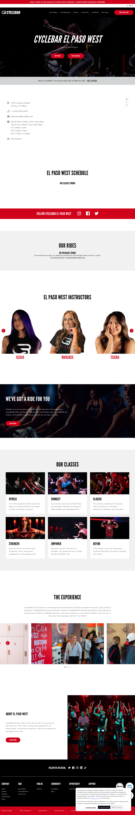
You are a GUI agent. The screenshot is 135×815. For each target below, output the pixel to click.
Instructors (85, 12)
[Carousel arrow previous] (3, 331)
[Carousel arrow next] (131, 331)
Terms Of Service (25, 811)
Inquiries (4, 794)
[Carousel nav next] (127, 643)
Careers (4, 791)
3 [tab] (69, 667)
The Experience (65, 12)
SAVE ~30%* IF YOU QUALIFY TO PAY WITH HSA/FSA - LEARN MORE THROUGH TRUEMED (67, 2)
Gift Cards (105, 12)
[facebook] (88, 215)
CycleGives (95, 12)
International (5, 797)
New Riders (53, 12)
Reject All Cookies (116, 807)
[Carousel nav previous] (8, 643)
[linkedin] (81, 768)
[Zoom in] (126, 99)
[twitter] (97, 215)
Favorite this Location (69, 47)
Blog (52, 791)
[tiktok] (85, 768)
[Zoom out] (126, 102)
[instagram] (79, 215)
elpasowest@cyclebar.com (76, 258)
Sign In (131, 6)
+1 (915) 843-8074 (57, 258)
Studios (75, 12)
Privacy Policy (95, 798)
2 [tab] (67, 667)
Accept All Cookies (104, 807)
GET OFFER (92, 81)
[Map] (94, 121)
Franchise (72, 789)
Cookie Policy (42, 811)
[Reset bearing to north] (126, 105)
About (3, 789)
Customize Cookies (91, 807)
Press (3, 799)
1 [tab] (65, 667)
